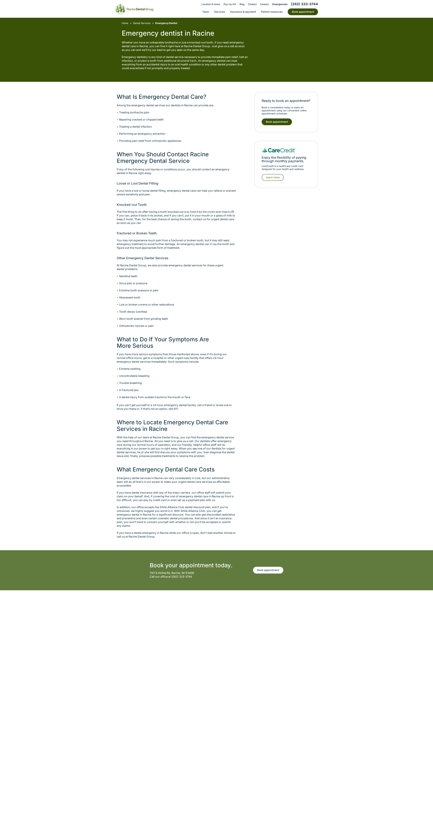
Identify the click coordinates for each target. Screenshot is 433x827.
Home (125, 23)
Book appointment (277, 121)
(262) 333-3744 (181, 576)
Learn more (273, 177)
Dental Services (141, 23)
